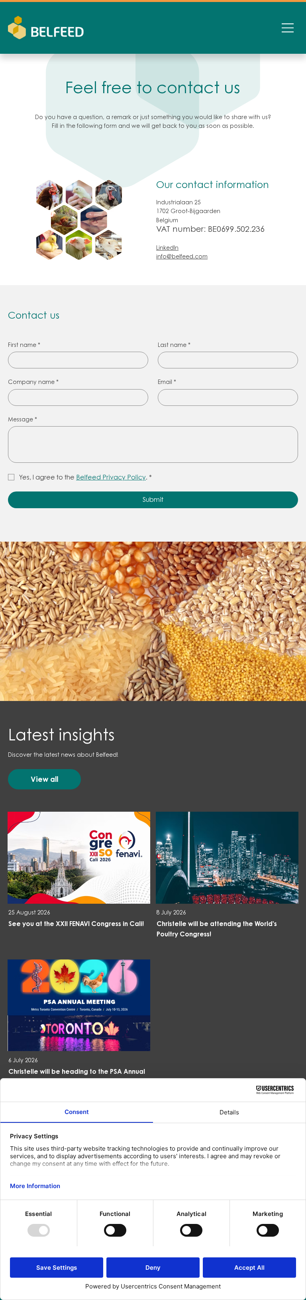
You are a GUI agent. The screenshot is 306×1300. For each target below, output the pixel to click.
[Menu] (288, 28)
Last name (174, 344)
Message (22, 419)
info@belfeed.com (182, 256)
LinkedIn (167, 247)
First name (24, 344)
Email (167, 381)
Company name (33, 381)
